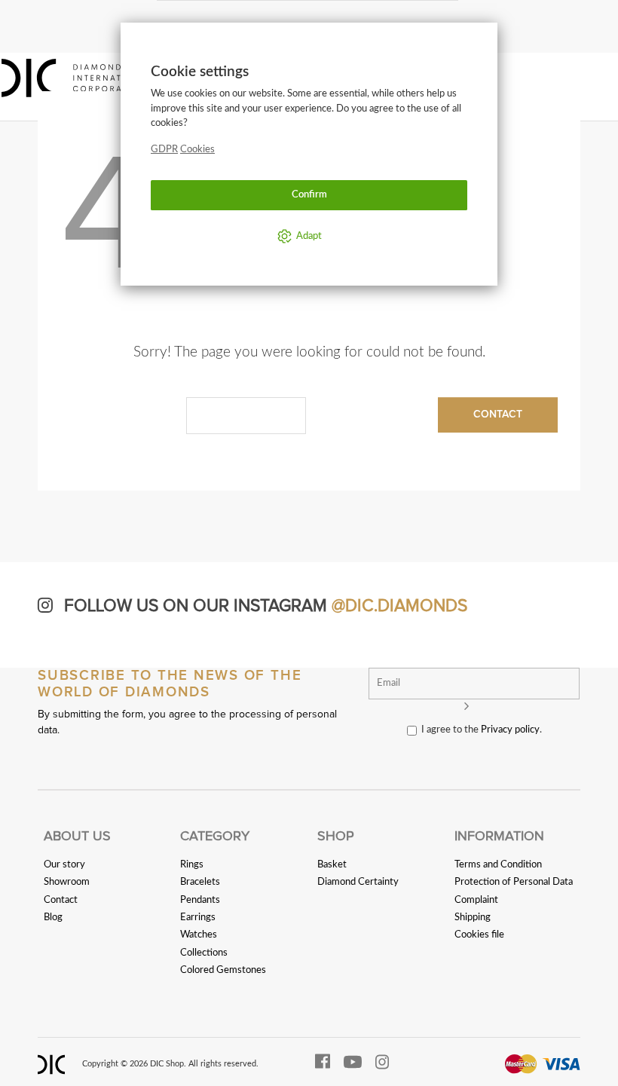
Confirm (309, 194)
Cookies (197, 149)
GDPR (164, 149)
